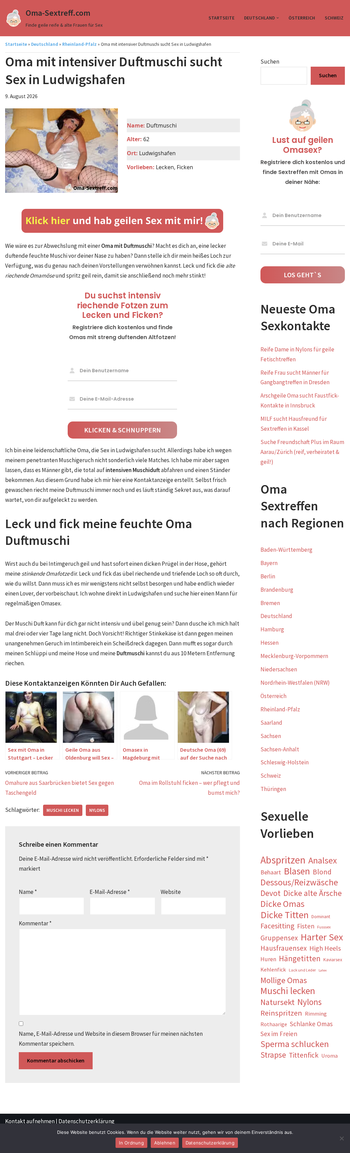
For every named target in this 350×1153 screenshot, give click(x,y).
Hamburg (272, 629)
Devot (270, 893)
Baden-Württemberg (286, 549)
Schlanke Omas (311, 1024)
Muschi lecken (62, 810)
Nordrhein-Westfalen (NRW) (295, 682)
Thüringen (273, 789)
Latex (323, 970)
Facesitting (277, 925)
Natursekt (277, 1002)
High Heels (325, 948)
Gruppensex (279, 937)
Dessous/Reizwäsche (299, 882)
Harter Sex (321, 937)
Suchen (269, 61)
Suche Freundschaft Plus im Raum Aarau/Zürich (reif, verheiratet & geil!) (302, 452)
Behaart (270, 872)
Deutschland (44, 44)
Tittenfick (304, 1055)
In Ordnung (131, 1142)
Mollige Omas (283, 981)
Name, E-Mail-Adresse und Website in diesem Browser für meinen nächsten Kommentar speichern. (111, 1038)
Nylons (97, 810)
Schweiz (334, 18)
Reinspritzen (281, 1013)
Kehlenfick (273, 969)
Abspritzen (283, 860)
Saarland (271, 722)
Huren (268, 959)
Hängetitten (300, 958)
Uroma (329, 1055)
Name (28, 892)
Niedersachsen (278, 669)
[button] (278, 18)
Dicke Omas (282, 904)
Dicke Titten (284, 915)
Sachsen (270, 736)
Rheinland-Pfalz (79, 44)
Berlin (267, 576)
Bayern (269, 563)
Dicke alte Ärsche (312, 893)
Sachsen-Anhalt (279, 749)
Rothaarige (273, 1024)
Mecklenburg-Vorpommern (294, 656)
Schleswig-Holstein (284, 762)
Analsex (322, 861)
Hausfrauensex (283, 948)
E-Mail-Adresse (110, 892)
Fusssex (324, 926)
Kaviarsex (332, 959)
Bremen (270, 603)
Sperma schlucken (294, 1044)
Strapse (273, 1055)
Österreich (301, 18)
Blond (322, 871)
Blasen (297, 871)
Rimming (316, 1013)
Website (171, 892)
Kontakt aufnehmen (30, 1121)
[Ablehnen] (341, 1138)
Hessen (269, 642)
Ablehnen (164, 1142)
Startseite (221, 18)
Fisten (305, 926)
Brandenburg (276, 589)
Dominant (320, 916)
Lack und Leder (302, 970)
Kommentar (35, 923)
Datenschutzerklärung (86, 1121)
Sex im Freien (278, 1034)
